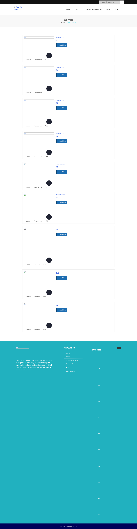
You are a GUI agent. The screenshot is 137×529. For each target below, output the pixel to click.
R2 (57, 167)
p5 (99, 385)
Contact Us (69, 364)
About (77, 9)
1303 (47, 60)
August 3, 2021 (60, 37)
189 (44, 297)
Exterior (37, 297)
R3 (57, 136)
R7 (57, 40)
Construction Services (93, 9)
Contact (118, 9)
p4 (99, 369)
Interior (37, 264)
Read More (62, 45)
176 (46, 187)
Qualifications (70, 371)
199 (44, 330)
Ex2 (57, 273)
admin (28, 60)
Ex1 (57, 305)
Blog (108, 9)
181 (46, 221)
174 (44, 264)
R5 (57, 103)
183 (46, 156)
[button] (120, 348)
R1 (57, 198)
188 (46, 126)
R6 (57, 70)
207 (46, 93)
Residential (38, 60)
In (57, 230)
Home (68, 9)
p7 (99, 401)
